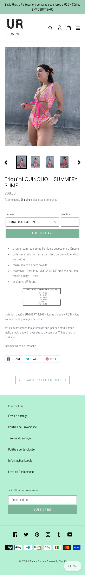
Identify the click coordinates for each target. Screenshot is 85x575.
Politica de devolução (21, 449)
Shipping (25, 200)
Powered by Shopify (56, 561)
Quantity (65, 214)
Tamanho (10, 214)
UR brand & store (37, 561)
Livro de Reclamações (21, 472)
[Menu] (77, 27)
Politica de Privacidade (22, 427)
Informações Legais (20, 460)
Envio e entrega (17, 416)
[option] (21, 162)
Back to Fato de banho (45, 380)
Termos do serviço (19, 438)
